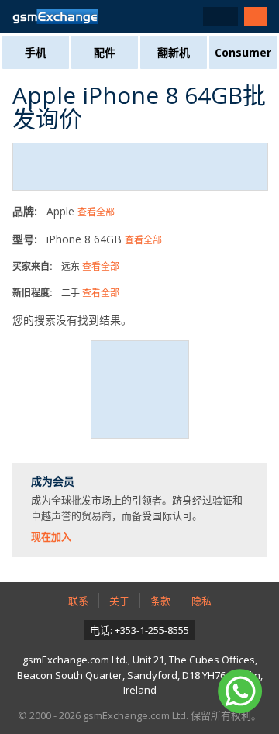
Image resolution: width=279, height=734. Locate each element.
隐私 (201, 601)
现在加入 (51, 536)
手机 (35, 52)
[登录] (255, 16)
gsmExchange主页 (55, 16)
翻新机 (173, 52)
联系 (78, 601)
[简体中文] (220, 16)
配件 (104, 52)
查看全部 (96, 212)
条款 (160, 601)
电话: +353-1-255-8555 (139, 630)
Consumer (243, 52)
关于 (119, 601)
